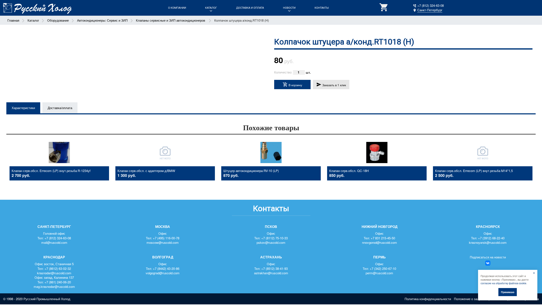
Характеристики (23, 107)
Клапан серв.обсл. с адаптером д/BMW (146, 170)
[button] (384, 8)
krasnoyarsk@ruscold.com (488, 242)
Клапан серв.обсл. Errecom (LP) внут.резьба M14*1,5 (474, 170)
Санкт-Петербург (54, 226)
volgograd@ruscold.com (163, 273)
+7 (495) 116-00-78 (166, 238)
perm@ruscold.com (379, 273)
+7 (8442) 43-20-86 (166, 268)
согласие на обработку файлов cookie (503, 283)
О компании (177, 7)
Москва (162, 226)
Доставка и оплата (250, 7)
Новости (289, 7)
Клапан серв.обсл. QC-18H (349, 170)
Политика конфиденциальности (428, 299)
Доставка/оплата (60, 107)
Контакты (322, 7)
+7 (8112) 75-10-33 (274, 238)
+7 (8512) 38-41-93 (274, 268)
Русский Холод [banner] (37, 8)
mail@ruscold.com (54, 242)
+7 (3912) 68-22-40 (491, 238)
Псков (271, 226)
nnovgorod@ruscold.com (379, 242)
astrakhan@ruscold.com (271, 273)
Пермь (379, 257)
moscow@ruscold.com (163, 242)
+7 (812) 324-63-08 (430, 5)
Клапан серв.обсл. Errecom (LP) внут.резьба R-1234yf (51, 170)
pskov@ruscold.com (271, 242)
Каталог (211, 7)
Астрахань (271, 257)
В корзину (292, 84)
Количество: (283, 72)
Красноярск (488, 226)
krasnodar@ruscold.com (54, 273)
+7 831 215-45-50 (383, 238)
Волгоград (162, 257)
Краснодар (54, 257)
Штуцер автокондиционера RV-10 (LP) (251, 170)
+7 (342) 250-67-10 (383, 268)
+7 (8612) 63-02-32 (57, 268)
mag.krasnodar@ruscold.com (54, 286)
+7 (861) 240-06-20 (57, 282)
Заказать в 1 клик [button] (331, 84)
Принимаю (507, 292)
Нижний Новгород (379, 226)
